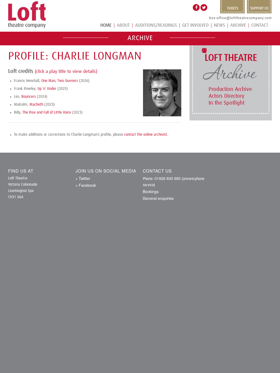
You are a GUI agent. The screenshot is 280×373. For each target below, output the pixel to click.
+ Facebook (85, 185)
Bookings (151, 191)
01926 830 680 (167, 178)
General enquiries (158, 198)
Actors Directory (226, 96)
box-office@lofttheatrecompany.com (240, 18)
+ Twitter (82, 178)
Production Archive (230, 89)
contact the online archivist (145, 135)
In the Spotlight (226, 103)
